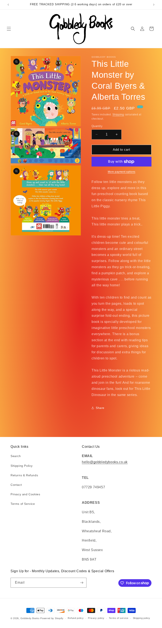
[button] (9, 28)
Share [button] (100, 408)
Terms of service (118, 618)
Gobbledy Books (30, 618)
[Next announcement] (153, 4)
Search (16, 456)
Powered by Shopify (51, 618)
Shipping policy (141, 618)
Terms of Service (23, 503)
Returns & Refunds (24, 475)
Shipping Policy (22, 465)
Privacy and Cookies (25, 494)
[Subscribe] (81, 583)
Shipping (118, 114)
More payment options (121, 171)
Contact (16, 484)
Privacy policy (96, 618)
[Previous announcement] (8, 4)
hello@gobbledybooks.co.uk (105, 462)
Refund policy (76, 618)
